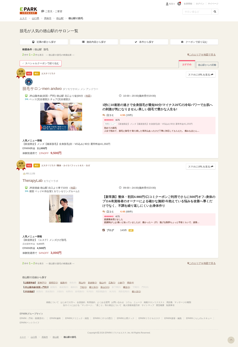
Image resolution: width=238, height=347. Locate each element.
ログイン (200, 3)
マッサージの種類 (182, 302)
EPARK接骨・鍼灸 (173, 318)
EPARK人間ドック (125, 318)
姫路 (63, 282)
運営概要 (160, 305)
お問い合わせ (117, 302)
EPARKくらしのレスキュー (199, 318)
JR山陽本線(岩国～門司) (35, 287)
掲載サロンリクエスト (154, 302)
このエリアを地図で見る (202, 54)
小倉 (121, 282)
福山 (102, 282)
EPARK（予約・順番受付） (32, 318)
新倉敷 (92, 282)
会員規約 (81, 302)
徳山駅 (60, 18)
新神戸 (42, 282)
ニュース (138, 302)
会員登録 (188, 3)
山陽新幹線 (29, 282)
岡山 (82, 282)
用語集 (169, 302)
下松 (83, 287)
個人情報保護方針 (131, 305)
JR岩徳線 (28, 291)
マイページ (213, 3)
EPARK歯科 (55, 318)
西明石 (53, 282)
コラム (129, 302)
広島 (112, 282)
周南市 (47, 18)
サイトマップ (148, 305)
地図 (88, 95)
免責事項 (170, 305)
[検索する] (215, 11)
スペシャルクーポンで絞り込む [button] (42, 63)
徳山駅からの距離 (207, 65)
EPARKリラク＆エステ (28, 10)
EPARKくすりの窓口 (103, 318)
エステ (23, 18)
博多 (130, 282)
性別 (171, 4)
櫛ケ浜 (93, 287)
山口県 (35, 18)
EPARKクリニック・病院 (77, 318)
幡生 (126, 287)
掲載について (52, 302)
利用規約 (91, 302)
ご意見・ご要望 (53, 11)
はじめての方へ (67, 302)
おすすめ (186, 64)
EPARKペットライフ (29, 322)
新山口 (105, 287)
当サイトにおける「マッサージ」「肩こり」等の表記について (92, 305)
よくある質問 (103, 302)
